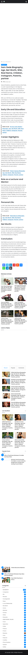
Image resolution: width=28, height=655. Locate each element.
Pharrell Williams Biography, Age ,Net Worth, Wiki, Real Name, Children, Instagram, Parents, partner (18, 405)
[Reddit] (17, 265)
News (4, 601)
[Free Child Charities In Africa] (6, 580)
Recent (6, 367)
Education (5, 617)
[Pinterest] (14, 265)
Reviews (5, 596)
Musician (5, 610)
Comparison (6, 592)
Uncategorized (6, 598)
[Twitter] (7, 265)
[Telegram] (7, 268)
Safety (4, 646)
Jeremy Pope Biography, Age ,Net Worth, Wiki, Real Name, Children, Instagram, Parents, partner (7, 321)
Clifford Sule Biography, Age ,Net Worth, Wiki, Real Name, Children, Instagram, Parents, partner (21, 321)
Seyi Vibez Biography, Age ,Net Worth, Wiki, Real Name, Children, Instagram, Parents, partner (6, 289)
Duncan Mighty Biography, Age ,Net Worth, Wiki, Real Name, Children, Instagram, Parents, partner (7, 305)
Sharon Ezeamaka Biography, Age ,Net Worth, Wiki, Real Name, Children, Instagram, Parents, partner (18, 397)
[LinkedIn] (10, 265)
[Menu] (2, 2)
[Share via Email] (10, 268)
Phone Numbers (6, 642)
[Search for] (26, 2)
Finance (5, 628)
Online (4, 626)
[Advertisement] (14, 18)
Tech (4, 635)
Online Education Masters (18, 567)
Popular (13, 367)
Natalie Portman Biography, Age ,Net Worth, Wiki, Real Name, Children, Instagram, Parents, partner (18, 382)
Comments (21, 367)
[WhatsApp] (3, 268)
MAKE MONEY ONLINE (8, 619)
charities (5, 640)
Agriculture (5, 624)
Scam (4, 621)
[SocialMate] (7, 1)
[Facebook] (3, 265)
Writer (4, 614)
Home (3, 61)
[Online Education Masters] (6, 569)
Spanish (5, 644)
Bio (3, 594)
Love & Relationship (7, 603)
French (4, 630)
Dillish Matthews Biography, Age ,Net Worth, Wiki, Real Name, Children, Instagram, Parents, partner (18, 375)
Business (5, 633)
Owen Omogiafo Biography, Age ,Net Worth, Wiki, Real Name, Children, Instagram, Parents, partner (21, 305)
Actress (5, 612)
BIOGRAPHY (8, 61)
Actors (4, 608)
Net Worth (5, 605)
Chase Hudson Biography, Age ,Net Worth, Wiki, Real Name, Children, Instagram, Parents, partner (18, 389)
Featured (5, 637)
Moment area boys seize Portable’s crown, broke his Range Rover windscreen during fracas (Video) (18, 462)
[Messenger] (21, 265)
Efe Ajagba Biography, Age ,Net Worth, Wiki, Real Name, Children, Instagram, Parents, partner (20, 288)
